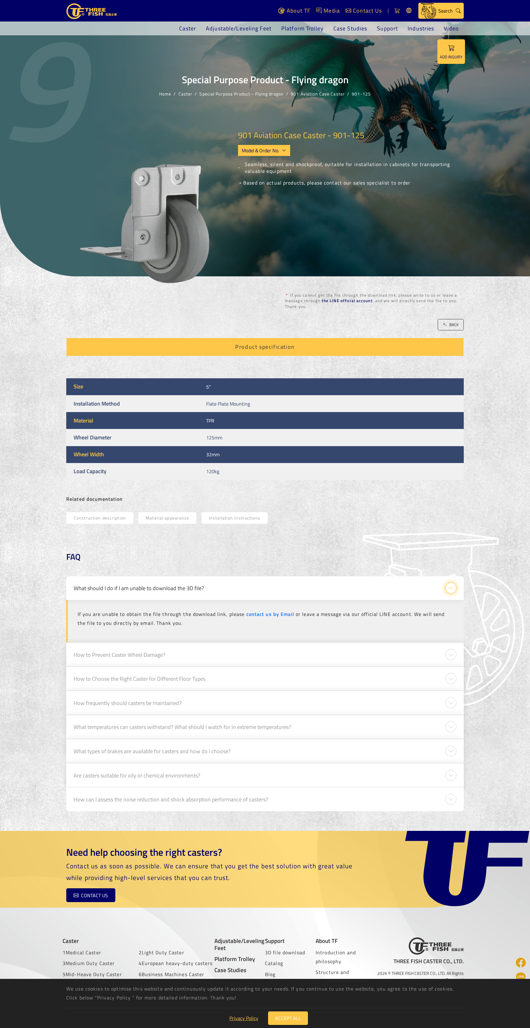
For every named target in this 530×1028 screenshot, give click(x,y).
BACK (454, 324)
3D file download (285, 952)
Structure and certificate (332, 976)
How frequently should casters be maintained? (128, 703)
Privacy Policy (243, 1018)
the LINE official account (347, 301)
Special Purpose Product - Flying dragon (241, 94)
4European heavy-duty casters (176, 963)
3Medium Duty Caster (89, 963)
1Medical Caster (82, 952)
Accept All (288, 1018)
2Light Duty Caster (161, 952)
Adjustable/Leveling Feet (238, 28)
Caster (187, 28)
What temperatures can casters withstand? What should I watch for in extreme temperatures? (182, 726)
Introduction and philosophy (336, 957)
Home (165, 94)
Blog (270, 974)
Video (451, 28)
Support (387, 28)
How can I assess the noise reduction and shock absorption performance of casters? (171, 799)
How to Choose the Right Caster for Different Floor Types (139, 678)
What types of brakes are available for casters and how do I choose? (152, 751)
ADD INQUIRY (451, 57)
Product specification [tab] (265, 347)
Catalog (274, 963)
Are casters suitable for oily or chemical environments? (137, 775)
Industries (421, 28)
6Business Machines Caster (172, 974)
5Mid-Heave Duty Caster (92, 974)
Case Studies (350, 28)
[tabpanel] (265, 429)
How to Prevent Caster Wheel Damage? (119, 654)
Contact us (94, 895)
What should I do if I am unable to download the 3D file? (139, 588)
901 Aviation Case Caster (318, 94)
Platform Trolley (302, 28)
